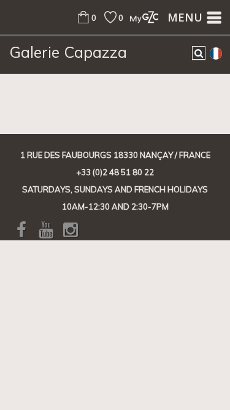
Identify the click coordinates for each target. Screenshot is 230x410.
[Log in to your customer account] (140, 16)
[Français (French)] (216, 52)
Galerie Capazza (68, 52)
